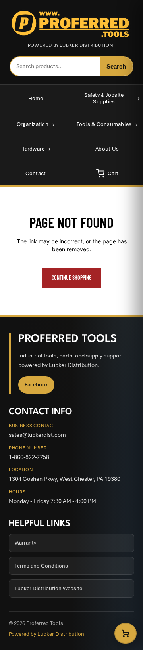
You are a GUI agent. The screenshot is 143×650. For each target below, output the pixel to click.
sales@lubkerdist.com (37, 434)
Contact (35, 173)
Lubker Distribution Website (48, 588)
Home (35, 98)
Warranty (25, 542)
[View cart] (125, 633)
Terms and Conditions (41, 565)
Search (116, 66)
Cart (113, 173)
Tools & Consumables (104, 124)
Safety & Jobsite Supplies (104, 98)
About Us (107, 148)
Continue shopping (71, 277)
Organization (32, 124)
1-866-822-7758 (29, 457)
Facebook (36, 384)
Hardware (32, 148)
